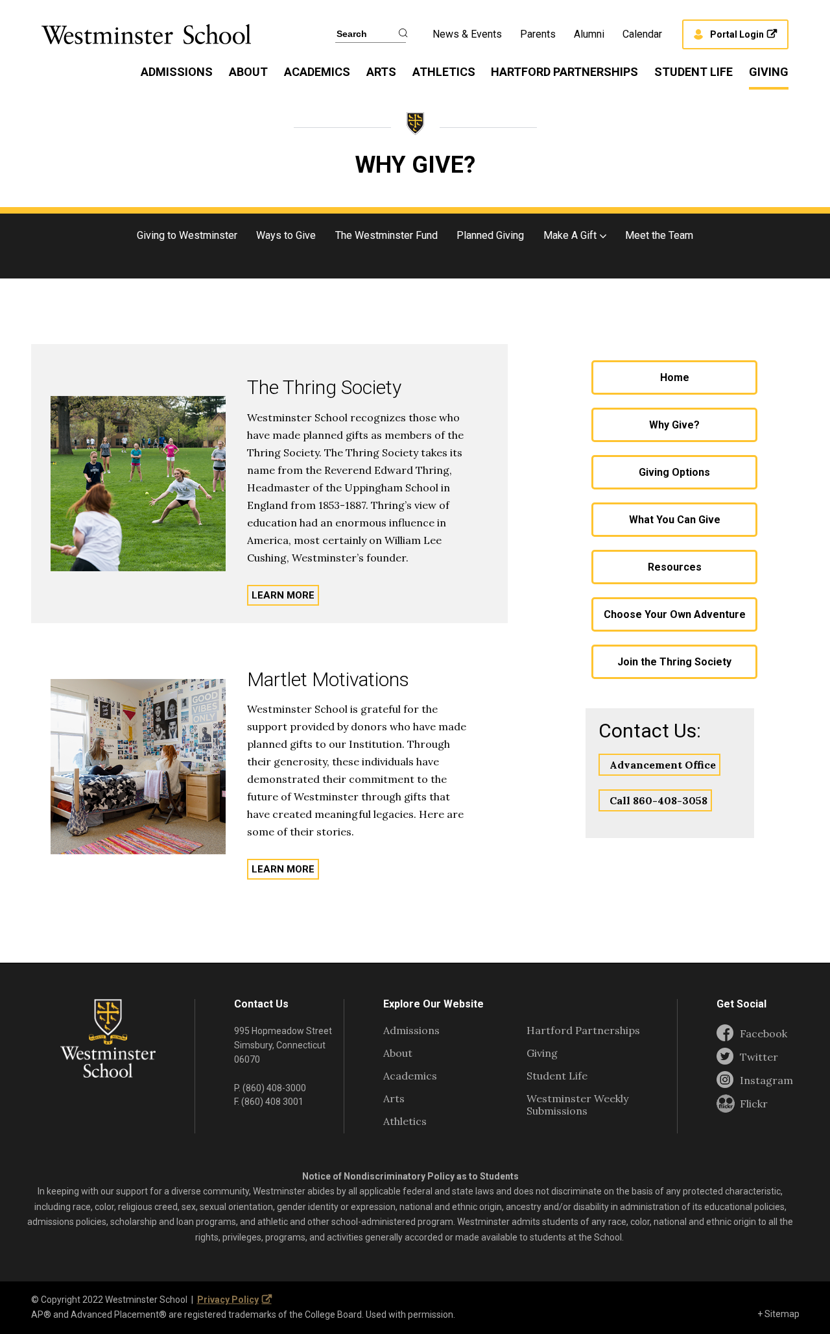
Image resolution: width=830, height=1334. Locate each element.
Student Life (693, 72)
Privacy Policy (228, 1299)
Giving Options (674, 472)
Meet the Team (659, 235)
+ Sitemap (778, 1314)
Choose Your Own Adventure (675, 614)
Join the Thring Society (674, 662)
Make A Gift (570, 235)
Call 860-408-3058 (658, 800)
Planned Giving (490, 235)
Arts (381, 72)
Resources (675, 567)
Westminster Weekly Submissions (577, 1104)
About (248, 72)
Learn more (283, 595)
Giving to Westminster (187, 235)
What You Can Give (674, 519)
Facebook (763, 1034)
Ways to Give (286, 235)
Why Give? (674, 425)
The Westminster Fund (386, 235)
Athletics (443, 72)
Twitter (759, 1057)
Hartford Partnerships (564, 72)
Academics (317, 72)
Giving (768, 72)
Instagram (766, 1080)
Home (674, 377)
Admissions (177, 72)
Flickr (754, 1104)
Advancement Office (663, 764)
